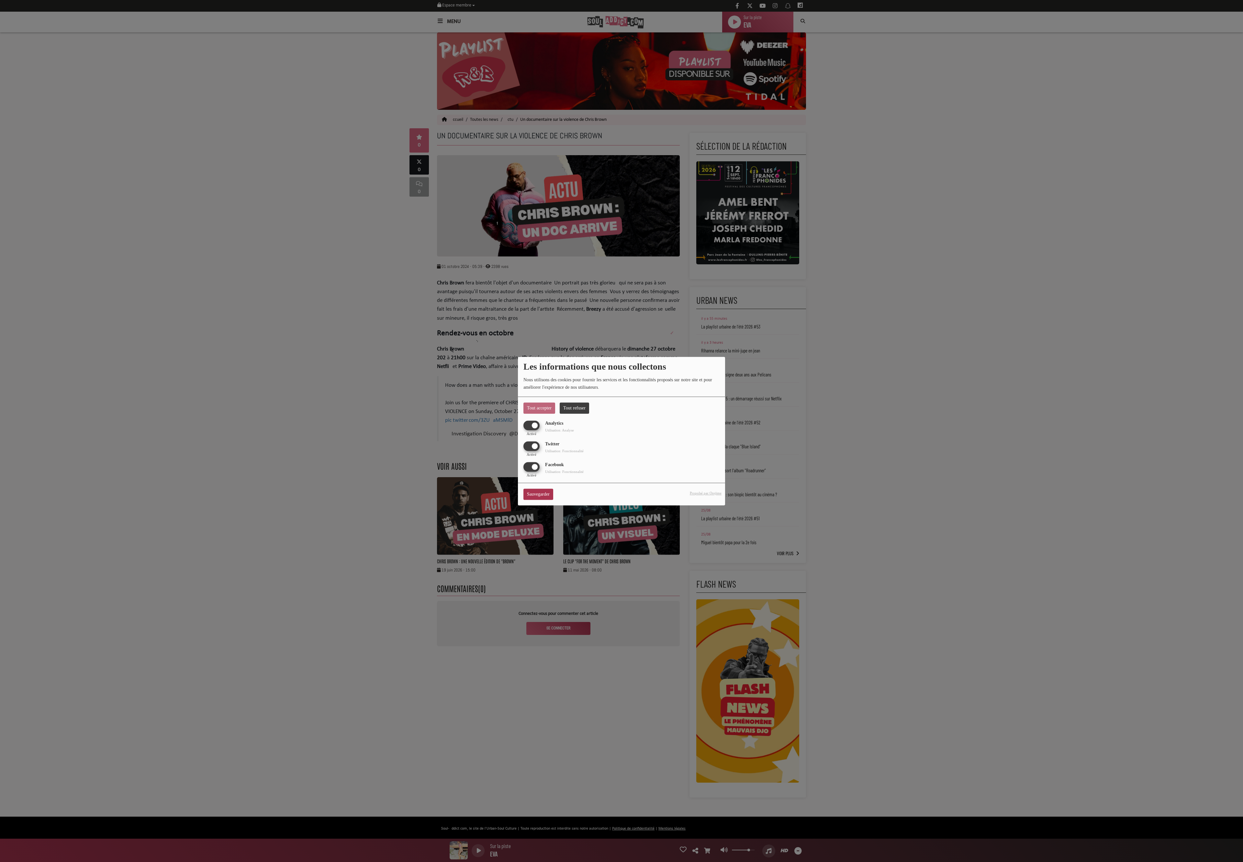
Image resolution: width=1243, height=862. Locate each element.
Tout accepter (539, 408)
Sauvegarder (538, 494)
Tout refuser (574, 408)
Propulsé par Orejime (706, 493)
